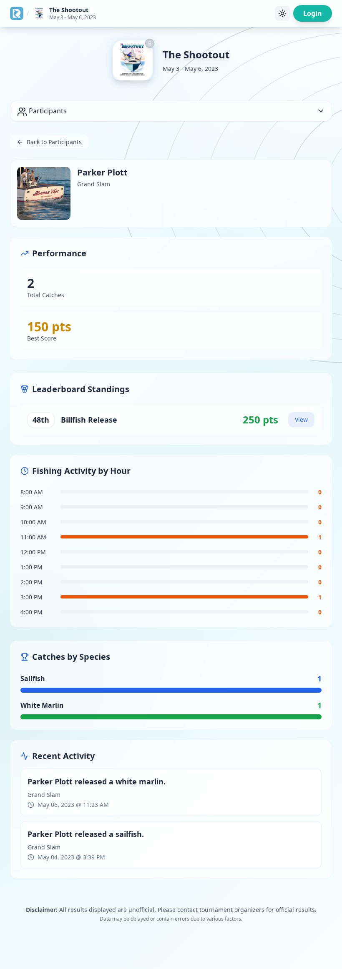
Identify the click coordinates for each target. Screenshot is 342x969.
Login (312, 13)
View (301, 419)
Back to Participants (54, 142)
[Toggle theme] (282, 13)
